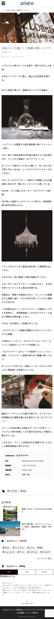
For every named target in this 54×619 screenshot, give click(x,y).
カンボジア (46, 552)
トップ (3, 10)
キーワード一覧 (43, 558)
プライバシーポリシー (44, 610)
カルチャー (21, 57)
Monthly (44, 572)
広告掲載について (23, 613)
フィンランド (19, 548)
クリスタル (13, 491)
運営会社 (19, 610)
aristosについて (8, 610)
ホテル (7, 548)
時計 (41, 548)
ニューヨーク (9, 552)
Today (9, 572)
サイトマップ (29, 610)
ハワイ (31, 548)
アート (22, 552)
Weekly (27, 572)
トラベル (14, 57)
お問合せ (35, 613)
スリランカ (33, 552)
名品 (24, 491)
